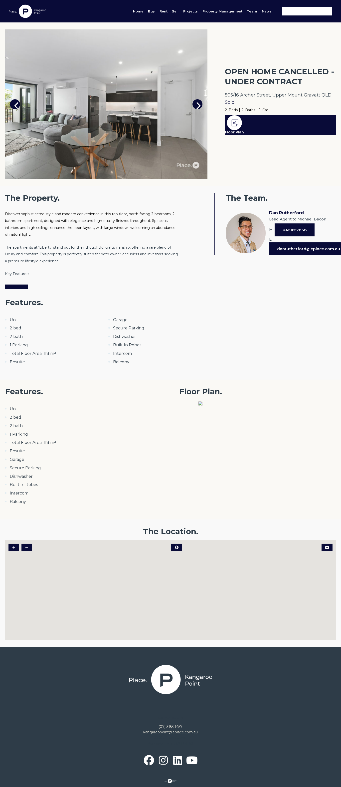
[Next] (197, 104)
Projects (190, 11)
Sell (175, 11)
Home (138, 11)
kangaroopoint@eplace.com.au (170, 732)
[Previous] (15, 104)
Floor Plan (234, 132)
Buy (151, 11)
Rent (164, 11)
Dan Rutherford (286, 212)
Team (252, 11)
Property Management (222, 11)
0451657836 (295, 229)
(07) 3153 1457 (170, 726)
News (267, 11)
